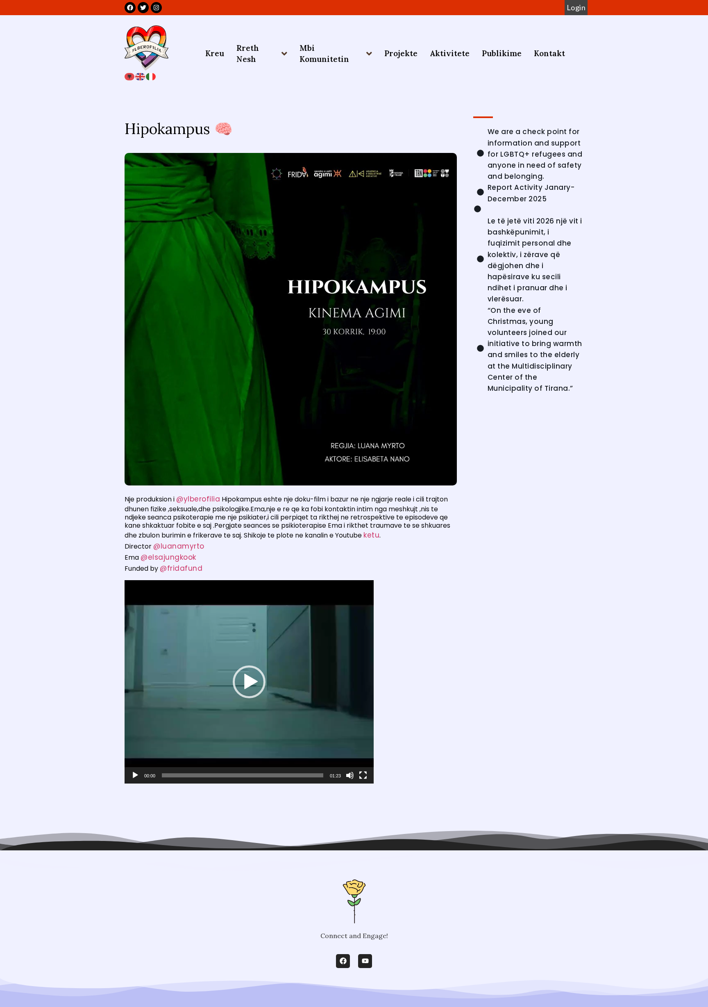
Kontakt (549, 53)
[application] (249, 682)
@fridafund (181, 568)
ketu (371, 535)
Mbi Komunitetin (324, 53)
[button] (249, 681)
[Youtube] (365, 961)
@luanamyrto (178, 546)
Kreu (214, 53)
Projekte (401, 53)
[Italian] (151, 75)
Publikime (502, 53)
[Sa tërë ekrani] (363, 775)
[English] (140, 75)
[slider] (242, 775)
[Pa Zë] (350, 775)
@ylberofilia (198, 499)
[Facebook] (343, 961)
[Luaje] (135, 775)
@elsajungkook (168, 557)
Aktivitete (450, 53)
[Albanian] (130, 75)
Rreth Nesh (247, 53)
